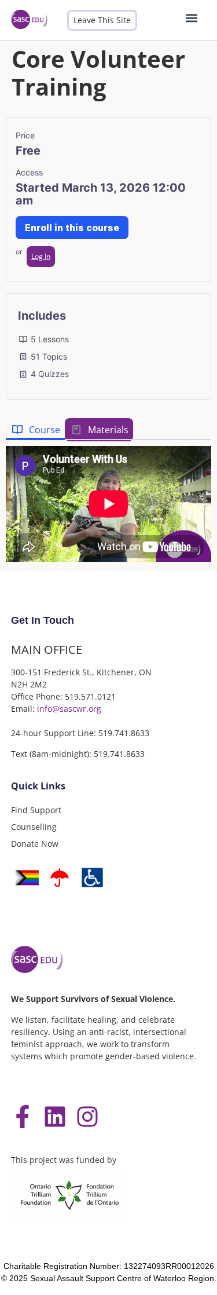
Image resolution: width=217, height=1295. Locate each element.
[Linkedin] (55, 1116)
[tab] (35, 429)
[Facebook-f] (22, 1116)
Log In (40, 256)
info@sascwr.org (69, 708)
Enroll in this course (72, 227)
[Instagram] (87, 1116)
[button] (191, 17)
